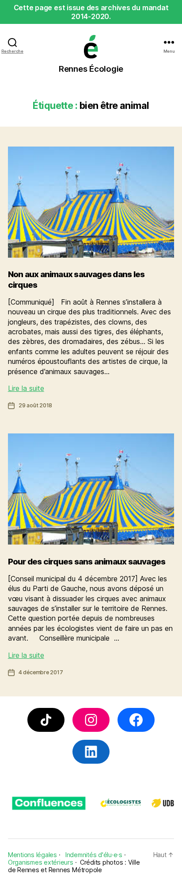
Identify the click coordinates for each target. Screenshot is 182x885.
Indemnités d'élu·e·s (93, 854)
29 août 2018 (35, 405)
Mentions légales (32, 854)
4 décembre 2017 (41, 672)
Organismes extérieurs (40, 862)
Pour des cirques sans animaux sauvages (87, 562)
